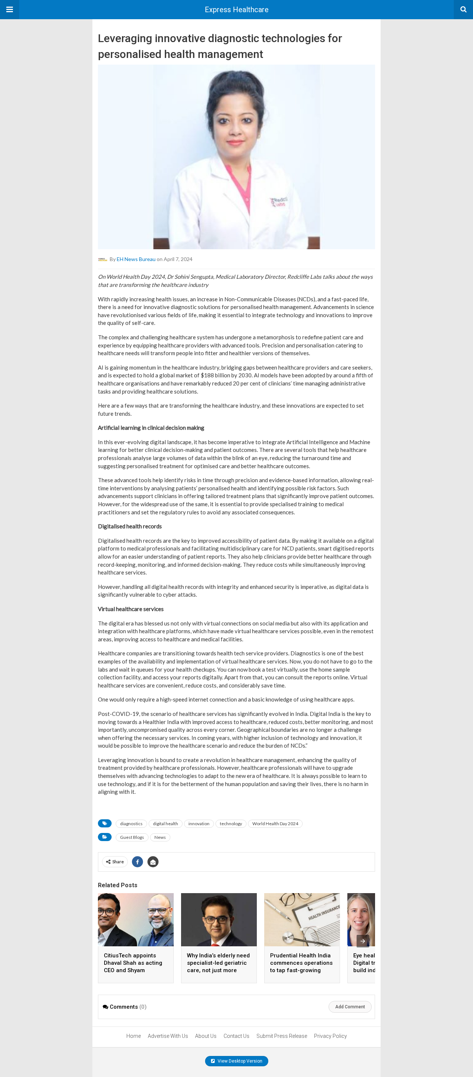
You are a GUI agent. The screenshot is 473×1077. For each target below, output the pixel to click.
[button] (9, 9)
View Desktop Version (239, 1061)
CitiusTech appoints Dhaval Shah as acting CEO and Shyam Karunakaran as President (133, 970)
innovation (199, 823)
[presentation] (363, 941)
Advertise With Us (168, 1036)
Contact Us (236, 1036)
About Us (206, 1036)
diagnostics (131, 823)
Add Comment (350, 1006)
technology (231, 823)
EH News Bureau (136, 259)
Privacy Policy (330, 1036)
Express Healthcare (237, 9)
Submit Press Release (281, 1036)
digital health (165, 823)
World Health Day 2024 (275, 823)
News (160, 837)
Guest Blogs (132, 837)
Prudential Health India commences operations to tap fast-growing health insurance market (301, 970)
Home (133, 1036)
